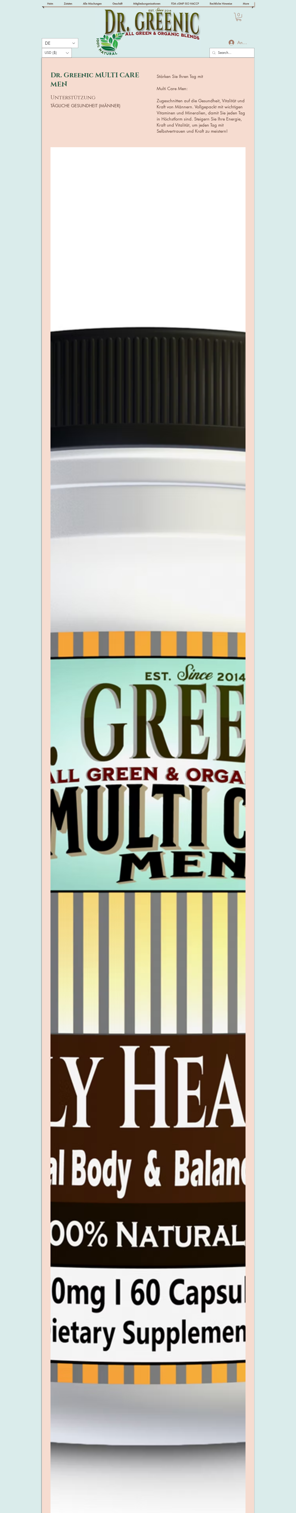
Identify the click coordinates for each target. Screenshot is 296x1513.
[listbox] (57, 53)
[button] (239, 17)
